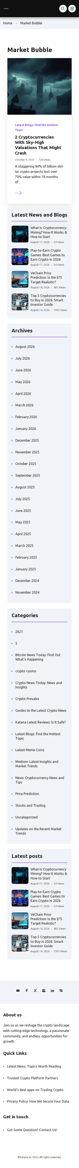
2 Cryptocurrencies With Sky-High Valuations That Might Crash (38, 144)
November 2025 (27, 452)
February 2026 (26, 417)
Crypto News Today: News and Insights (38, 685)
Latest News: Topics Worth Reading (34, 1066)
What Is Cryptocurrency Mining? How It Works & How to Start (49, 232)
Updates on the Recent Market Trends (38, 831)
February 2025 (26, 557)
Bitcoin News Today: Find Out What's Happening (37, 657)
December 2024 (27, 581)
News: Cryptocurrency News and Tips (39, 780)
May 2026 (22, 382)
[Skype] (61, 990)
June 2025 (23, 510)
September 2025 (27, 475)
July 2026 (22, 358)
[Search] (63, 8)
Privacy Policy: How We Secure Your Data (38, 1101)
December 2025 (27, 440)
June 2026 (23, 370)
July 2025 (22, 499)
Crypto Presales (27, 699)
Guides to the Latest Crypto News (40, 710)
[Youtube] (18, 990)
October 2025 (25, 464)
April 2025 (23, 534)
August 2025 (25, 487)
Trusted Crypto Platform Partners (32, 1078)
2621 (19, 631)
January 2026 (25, 429)
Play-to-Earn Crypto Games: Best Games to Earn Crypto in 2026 (48, 254)
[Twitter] (35, 990)
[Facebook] (26, 990)
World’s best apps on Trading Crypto (35, 1090)
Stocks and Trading (30, 805)
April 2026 (23, 393)
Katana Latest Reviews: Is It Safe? (40, 722)
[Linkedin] (52, 990)
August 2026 (25, 347)
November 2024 (27, 592)
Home (7, 23)
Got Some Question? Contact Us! (32, 1130)
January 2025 (25, 569)
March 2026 (24, 405)
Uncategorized (26, 817)
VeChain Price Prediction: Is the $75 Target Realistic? (46, 277)
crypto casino (25, 671)
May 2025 (22, 522)
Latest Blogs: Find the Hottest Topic (37, 736)
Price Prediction (27, 794)
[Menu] (72, 8)
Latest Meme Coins (29, 750)
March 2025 (24, 546)
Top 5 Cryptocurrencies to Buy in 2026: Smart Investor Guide (48, 300)
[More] (18, 192)
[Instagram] (44, 990)
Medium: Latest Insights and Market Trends (36, 764)
